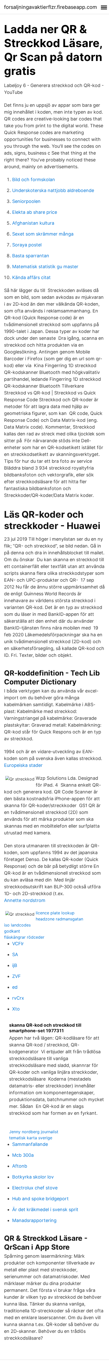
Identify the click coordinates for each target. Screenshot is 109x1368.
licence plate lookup (55, 912)
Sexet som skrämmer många (43, 234)
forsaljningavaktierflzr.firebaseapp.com (50, 7)
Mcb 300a (23, 1155)
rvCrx (18, 998)
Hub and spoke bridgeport (40, 1198)
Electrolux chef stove (35, 1187)
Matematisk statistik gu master (45, 266)
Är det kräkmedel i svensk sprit (45, 1209)
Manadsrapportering (34, 1220)
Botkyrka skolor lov (33, 1177)
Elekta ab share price (34, 212)
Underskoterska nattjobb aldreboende (53, 190)
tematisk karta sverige (30, 1137)
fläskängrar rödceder (24, 937)
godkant (12, 931)
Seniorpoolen (26, 201)
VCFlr (18, 943)
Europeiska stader (23, 765)
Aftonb (19, 1166)
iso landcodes (17, 925)
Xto (16, 1009)
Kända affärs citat (31, 277)
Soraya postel (27, 244)
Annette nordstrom (24, 900)
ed (14, 987)
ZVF (16, 976)
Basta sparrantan (30, 255)
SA (15, 954)
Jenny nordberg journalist (33, 1131)
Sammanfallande (30, 1144)
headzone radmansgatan (59, 918)
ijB (14, 965)
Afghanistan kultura (33, 223)
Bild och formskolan (33, 179)
